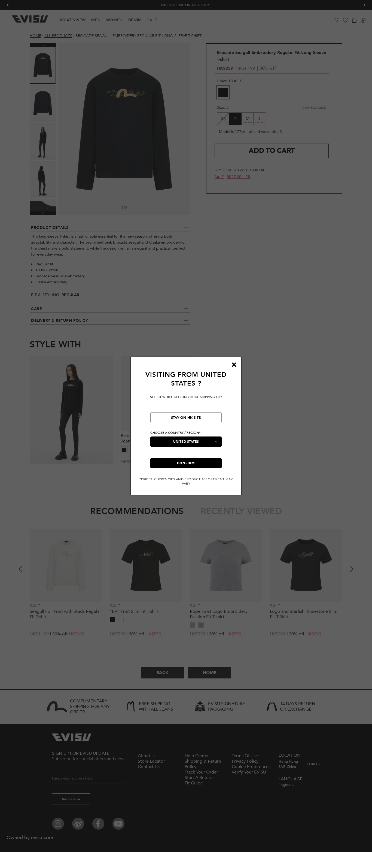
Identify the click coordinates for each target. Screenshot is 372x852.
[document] (186, 428)
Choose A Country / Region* (175, 432)
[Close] (234, 364)
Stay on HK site (186, 417)
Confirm (186, 463)
